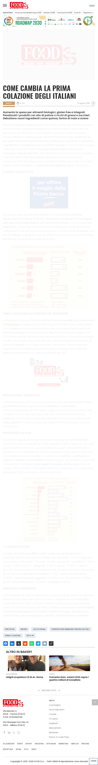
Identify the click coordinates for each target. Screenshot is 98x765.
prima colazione (13, 635)
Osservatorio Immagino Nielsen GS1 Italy (70, 629)
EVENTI (20, 743)
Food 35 (77, 13)
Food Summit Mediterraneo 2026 (28, 13)
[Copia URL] (51, 643)
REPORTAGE (8, 749)
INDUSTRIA (39, 743)
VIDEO (33, 749)
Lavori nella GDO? (56, 709)
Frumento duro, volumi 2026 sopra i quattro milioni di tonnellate (69, 678)
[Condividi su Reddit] (25, 643)
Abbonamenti (55, 728)
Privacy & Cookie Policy (59, 737)
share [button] (93, 103)
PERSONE (85, 743)
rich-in (30, 635)
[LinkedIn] (9, 732)
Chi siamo (53, 719)
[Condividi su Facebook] (5, 643)
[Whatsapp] (18, 732)
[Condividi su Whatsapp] (31, 643)
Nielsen (24, 629)
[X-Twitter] (14, 732)
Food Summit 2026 (64, 13)
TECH (26, 749)
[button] (5, 5)
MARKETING (63, 743)
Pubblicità (53, 723)
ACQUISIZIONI (12, 674)
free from (9, 629)
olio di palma (39, 629)
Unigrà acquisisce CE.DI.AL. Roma (24, 677)
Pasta (52, 674)
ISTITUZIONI (51, 743)
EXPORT (28, 743)
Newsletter (53, 732)
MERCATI (75, 743)
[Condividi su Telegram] (38, 643)
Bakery (9, 103)
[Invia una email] (44, 643)
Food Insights (54, 705)
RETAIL (18, 749)
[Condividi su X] (18, 643)
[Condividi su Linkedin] (12, 643)
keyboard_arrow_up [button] (94, 702)
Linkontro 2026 (49, 13)
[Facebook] (5, 732)
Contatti (52, 714)
